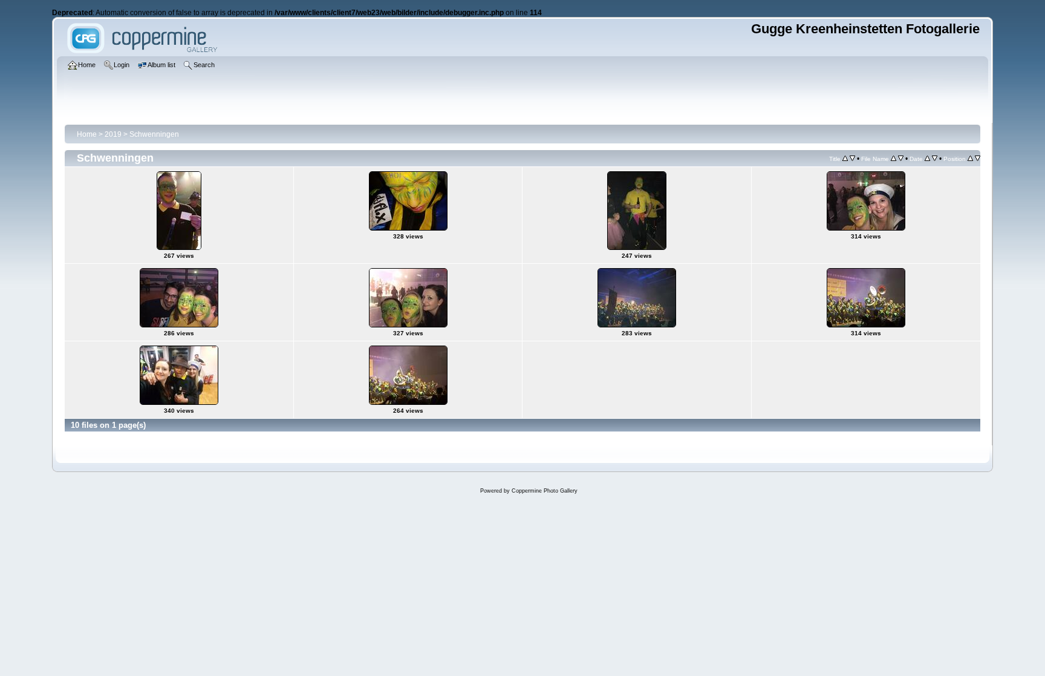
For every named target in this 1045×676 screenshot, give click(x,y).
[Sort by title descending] (852, 158)
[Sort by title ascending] (845, 158)
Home (87, 134)
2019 (113, 134)
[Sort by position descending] (977, 158)
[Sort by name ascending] (893, 158)
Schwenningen (154, 134)
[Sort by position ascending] (970, 158)
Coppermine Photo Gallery (545, 491)
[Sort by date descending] (934, 158)
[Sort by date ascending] (927, 158)
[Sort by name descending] (900, 158)
